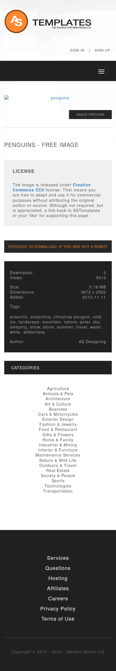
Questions (58, 567)
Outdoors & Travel (58, 465)
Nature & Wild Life (58, 460)
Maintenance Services (58, 455)
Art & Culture (58, 404)
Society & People (58, 475)
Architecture (58, 398)
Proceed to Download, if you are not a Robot (58, 246)
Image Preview (90, 114)
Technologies (58, 486)
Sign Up (102, 50)
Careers (58, 598)
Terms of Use (58, 618)
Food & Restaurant (58, 429)
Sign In (77, 50)
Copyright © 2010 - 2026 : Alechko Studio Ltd (58, 651)
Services (58, 557)
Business (58, 409)
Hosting (58, 577)
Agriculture (58, 388)
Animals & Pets (58, 393)
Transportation (58, 491)
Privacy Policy (58, 608)
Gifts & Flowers (58, 434)
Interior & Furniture (58, 450)
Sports (58, 480)
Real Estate (58, 470)
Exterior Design (58, 419)
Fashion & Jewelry (58, 424)
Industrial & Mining (58, 445)
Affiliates (58, 588)
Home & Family (58, 439)
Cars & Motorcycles (58, 414)
